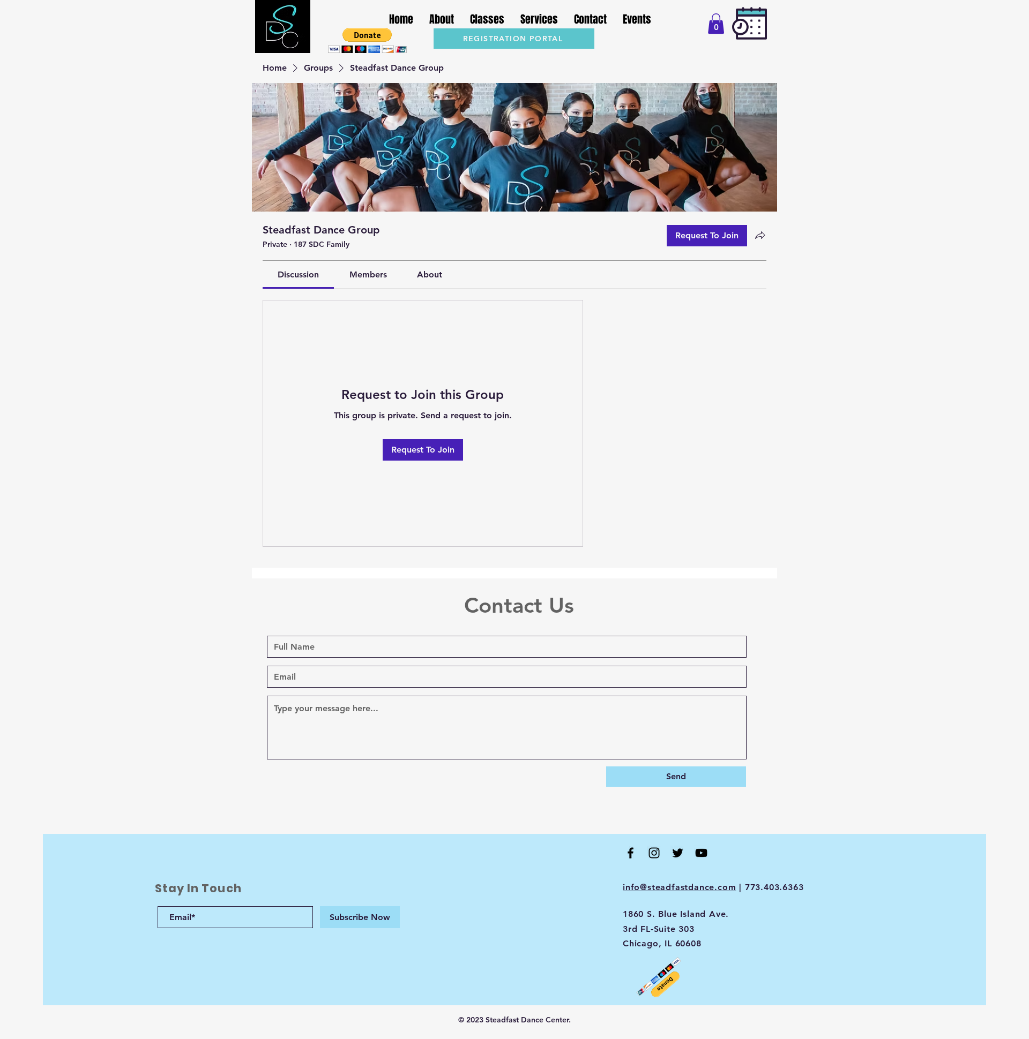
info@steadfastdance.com (679, 887)
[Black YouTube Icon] (701, 853)
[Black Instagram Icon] (654, 853)
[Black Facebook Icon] (630, 853)
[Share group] (760, 235)
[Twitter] (677, 853)
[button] (367, 40)
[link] (298, 274)
